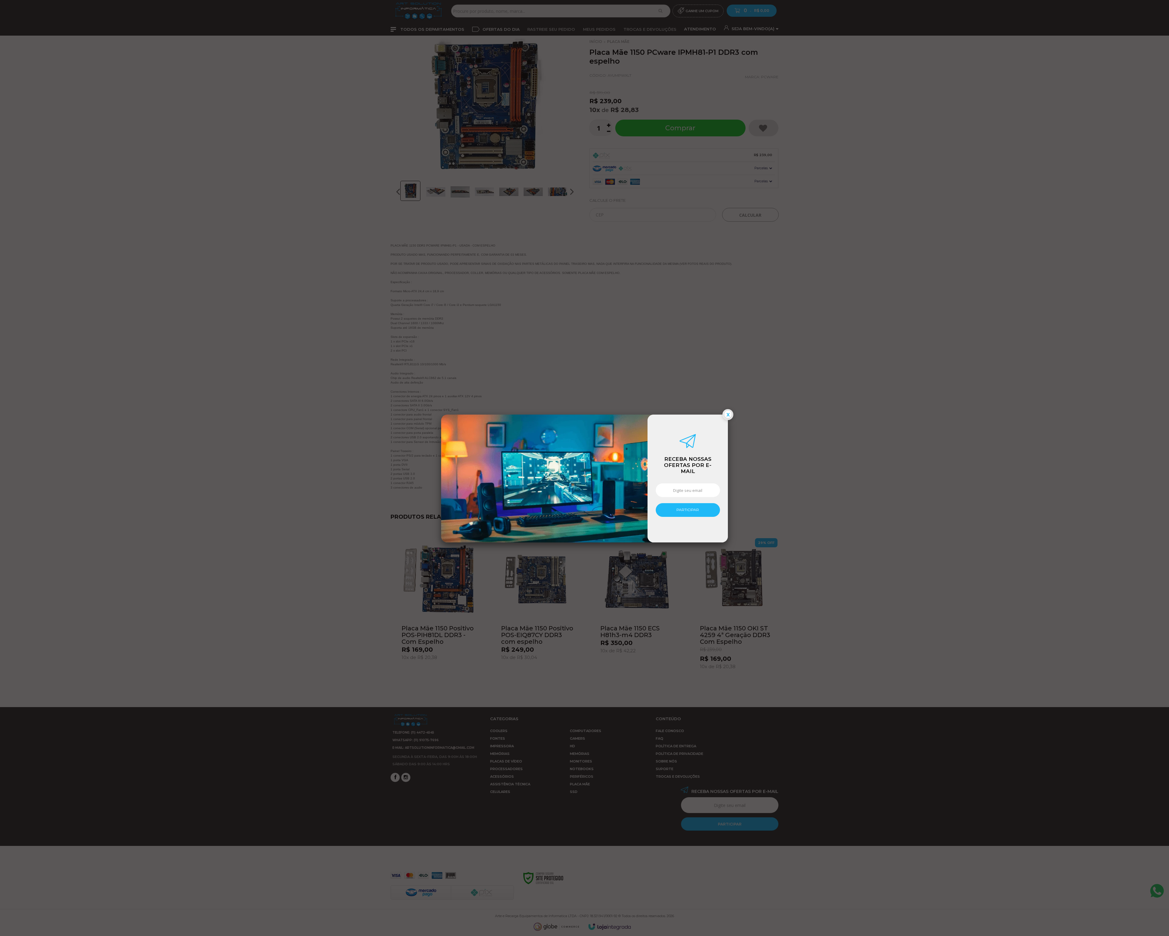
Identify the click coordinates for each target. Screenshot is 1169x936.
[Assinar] (688, 510)
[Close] (727, 414)
